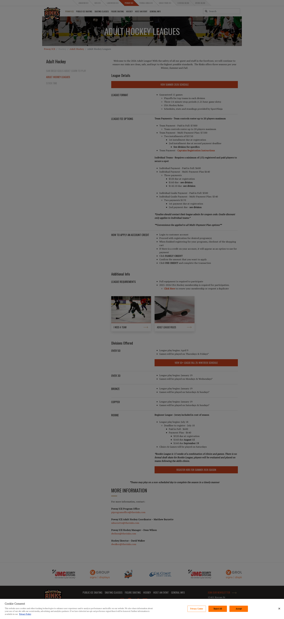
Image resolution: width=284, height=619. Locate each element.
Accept (239, 608)
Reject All (218, 608)
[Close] (279, 608)
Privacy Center (196, 608)
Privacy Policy (25, 614)
